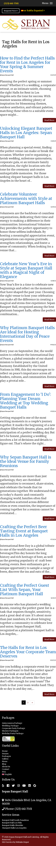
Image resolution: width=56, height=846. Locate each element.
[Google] (33, 785)
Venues (5, 753)
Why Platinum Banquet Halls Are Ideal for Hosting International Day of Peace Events (27, 334)
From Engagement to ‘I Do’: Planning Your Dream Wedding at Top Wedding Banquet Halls (25, 401)
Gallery (5, 759)
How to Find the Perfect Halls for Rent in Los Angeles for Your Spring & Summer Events (27, 64)
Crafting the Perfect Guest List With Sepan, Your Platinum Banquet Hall (24, 589)
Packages (6, 756)
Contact (5, 769)
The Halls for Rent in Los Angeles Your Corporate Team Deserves (28, 652)
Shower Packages (10, 731)
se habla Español (33, 10)
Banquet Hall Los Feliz (12, 823)
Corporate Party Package (13, 728)
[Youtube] (23, 785)
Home (5, 751)
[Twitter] (12, 785)
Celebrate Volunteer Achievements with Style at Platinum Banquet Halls (26, 198)
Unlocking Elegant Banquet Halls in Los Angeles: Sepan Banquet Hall (26, 132)
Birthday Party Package (12, 733)
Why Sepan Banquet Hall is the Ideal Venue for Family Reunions (25, 461)
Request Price (10, 11)
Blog (4, 764)
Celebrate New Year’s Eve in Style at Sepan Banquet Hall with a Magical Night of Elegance (26, 270)
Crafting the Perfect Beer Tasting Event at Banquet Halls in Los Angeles (24, 531)
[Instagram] (17, 785)
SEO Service (7, 842)
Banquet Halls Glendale (12, 825)
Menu (4, 761)
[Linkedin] (28, 785)
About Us (6, 766)
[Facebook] (6, 785)
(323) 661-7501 (11, 3)
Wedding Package (10, 726)
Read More (49, 120)
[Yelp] (3, 785)
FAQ (4, 772)
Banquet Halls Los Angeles (14, 828)
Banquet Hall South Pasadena (15, 820)
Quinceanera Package (12, 723)
